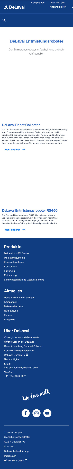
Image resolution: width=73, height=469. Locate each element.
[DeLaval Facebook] (25, 413)
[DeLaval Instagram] (36, 413)
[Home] (14, 6)
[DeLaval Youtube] (47, 413)
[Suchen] (4, 20)
